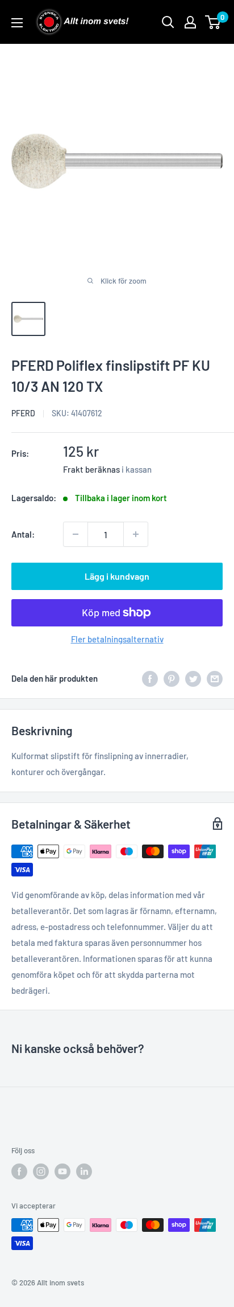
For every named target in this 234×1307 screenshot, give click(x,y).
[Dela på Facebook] (150, 678)
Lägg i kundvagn (117, 576)
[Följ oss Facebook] (19, 1171)
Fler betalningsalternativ (117, 639)
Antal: (23, 534)
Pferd (23, 413)
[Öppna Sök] (168, 22)
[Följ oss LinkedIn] (84, 1171)
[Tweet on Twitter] (193, 678)
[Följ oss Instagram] (41, 1171)
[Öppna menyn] (17, 22)
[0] (213, 22)
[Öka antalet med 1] (136, 534)
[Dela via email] (215, 678)
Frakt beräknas (91, 469)
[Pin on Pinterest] (171, 678)
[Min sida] (190, 22)
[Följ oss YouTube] (62, 1171)
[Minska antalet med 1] (75, 534)
